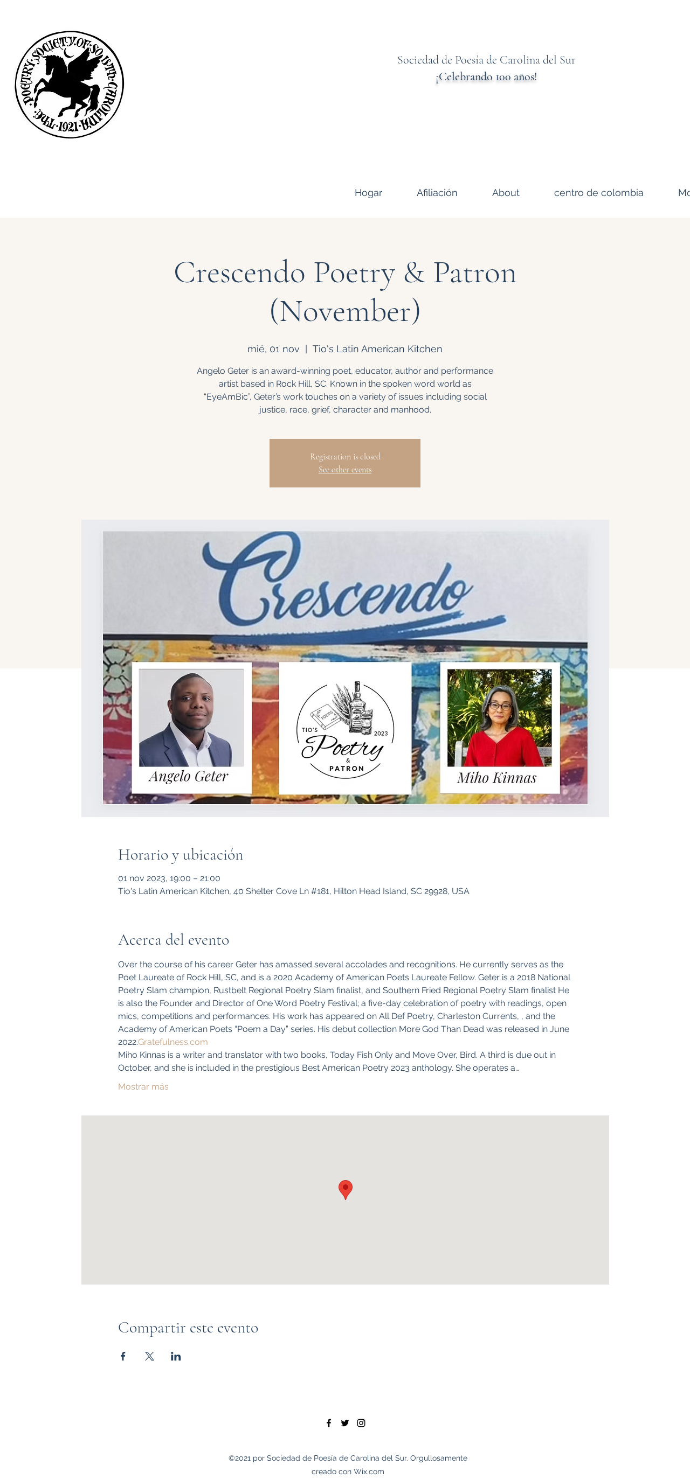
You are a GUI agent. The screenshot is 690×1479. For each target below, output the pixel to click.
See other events (345, 469)
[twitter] (345, 1423)
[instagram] (361, 1423)
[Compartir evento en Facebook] (123, 1356)
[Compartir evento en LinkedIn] (176, 1356)
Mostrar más (143, 1087)
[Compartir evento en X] (149, 1356)
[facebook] (328, 1423)
